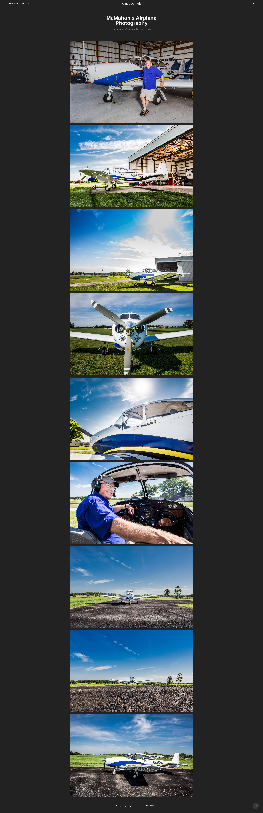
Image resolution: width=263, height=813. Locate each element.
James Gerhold (131, 3)
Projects (26, 3)
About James (14, 3)
